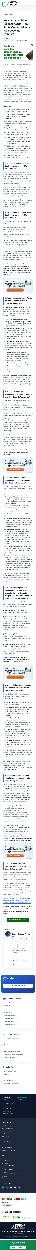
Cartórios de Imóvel (9, 1041)
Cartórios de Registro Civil (11, 1038)
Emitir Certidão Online (10, 1071)
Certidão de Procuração (10, 1021)
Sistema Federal (10, 251)
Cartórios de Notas (9, 1045)
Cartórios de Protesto (9, 1048)
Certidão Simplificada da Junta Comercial (17, 172)
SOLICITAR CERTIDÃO (18, 985)
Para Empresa (5, 1136)
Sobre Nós (4, 1125)
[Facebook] (22, 960)
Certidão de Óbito (8, 1012)
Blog (11, 14)
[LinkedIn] (17, 960)
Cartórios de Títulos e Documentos (13, 1054)
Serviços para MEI (9, 1080)
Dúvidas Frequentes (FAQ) (8, 1150)
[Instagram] (13, 960)
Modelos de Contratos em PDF (12, 1083)
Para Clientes (5, 1134)
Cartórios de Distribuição (10, 1057)
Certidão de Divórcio (9, 1009)
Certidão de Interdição (10, 1015)
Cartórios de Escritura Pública (12, 1051)
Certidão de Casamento (10, 1006)
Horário (6, 1176)
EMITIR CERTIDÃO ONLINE (17, 919)
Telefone (7, 1163)
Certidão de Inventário (10, 1018)
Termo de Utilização (6, 1131)
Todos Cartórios (8, 1074)
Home (6, 14)
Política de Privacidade (7, 1128)
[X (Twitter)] (13, 965)
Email (5, 1172)
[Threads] (26, 960)
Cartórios (4, 1153)
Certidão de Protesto (9, 1024)
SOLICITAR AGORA (17, 1247)
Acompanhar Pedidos (7, 1147)
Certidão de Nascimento (10, 1002)
